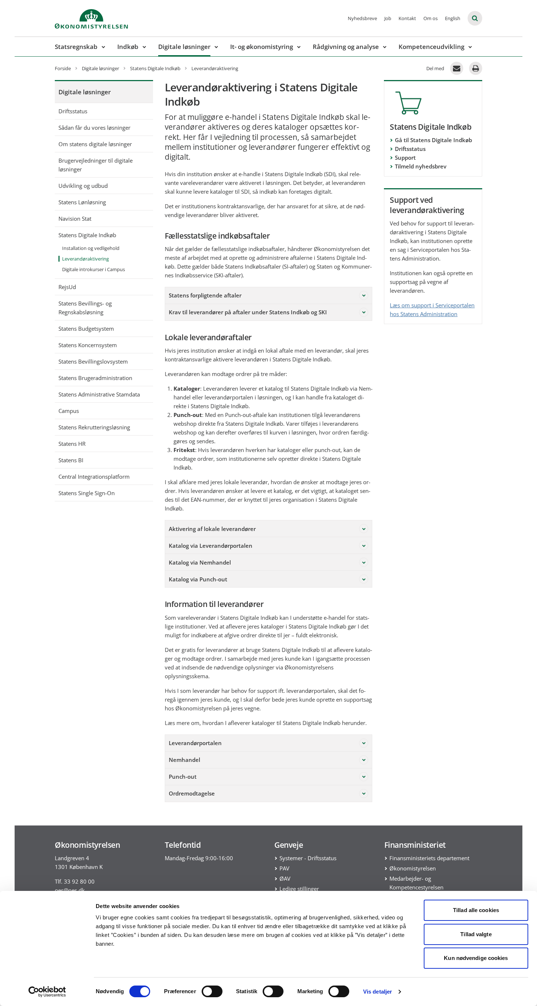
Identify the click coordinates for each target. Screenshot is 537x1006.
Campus (68, 410)
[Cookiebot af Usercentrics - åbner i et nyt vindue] (47, 991)
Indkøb (127, 46)
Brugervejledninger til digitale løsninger (95, 165)
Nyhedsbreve (362, 18)
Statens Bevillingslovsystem (93, 361)
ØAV (284, 878)
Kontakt (407, 18)
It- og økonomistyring (261, 46)
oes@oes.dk (70, 890)
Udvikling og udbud (83, 185)
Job (387, 18)
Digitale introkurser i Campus (93, 269)
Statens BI (70, 460)
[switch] (212, 991)
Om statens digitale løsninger (95, 144)
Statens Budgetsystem (86, 328)
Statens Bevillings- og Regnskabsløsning (85, 308)
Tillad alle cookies (476, 910)
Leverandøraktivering (85, 258)
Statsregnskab (76, 46)
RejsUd (67, 287)
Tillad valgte (475, 934)
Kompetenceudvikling (431, 46)
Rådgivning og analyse (346, 46)
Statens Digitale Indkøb (87, 235)
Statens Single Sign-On (86, 493)
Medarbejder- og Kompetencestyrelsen (416, 883)
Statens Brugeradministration (95, 377)
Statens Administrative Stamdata (99, 394)
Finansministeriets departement (429, 858)
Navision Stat (74, 218)
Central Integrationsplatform (94, 476)
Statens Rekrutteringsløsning (94, 427)
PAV (284, 868)
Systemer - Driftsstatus (307, 858)
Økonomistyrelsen (412, 868)
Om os (430, 18)
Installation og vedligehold (90, 248)
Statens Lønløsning (82, 202)
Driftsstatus (72, 111)
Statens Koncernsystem (87, 345)
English (452, 18)
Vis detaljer (377, 991)
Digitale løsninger (184, 46)
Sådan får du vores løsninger (94, 127)
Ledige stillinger (299, 888)
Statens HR (71, 443)
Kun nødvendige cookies (476, 958)
